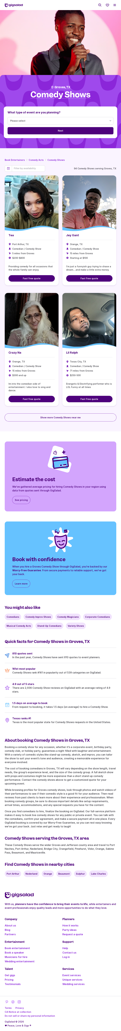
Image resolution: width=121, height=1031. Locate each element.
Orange (48, 873)
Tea (11, 235)
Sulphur (80, 873)
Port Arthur (13, 873)
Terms (8, 1008)
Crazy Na (15, 352)
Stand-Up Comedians (49, 625)
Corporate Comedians (97, 617)
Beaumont (64, 873)
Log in (66, 957)
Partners (10, 934)
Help (65, 948)
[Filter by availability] (28, 168)
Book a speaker (14, 952)
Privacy (19, 1008)
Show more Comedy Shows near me (60, 417)
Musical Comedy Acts (19, 625)
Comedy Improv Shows (38, 617)
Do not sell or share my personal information (30, 1015)
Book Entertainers (15, 160)
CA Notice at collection (18, 1012)
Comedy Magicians (68, 617)
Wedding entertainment (20, 961)
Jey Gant (72, 235)
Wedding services (73, 984)
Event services (71, 975)
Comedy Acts (36, 160)
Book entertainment (17, 948)
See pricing (21, 500)
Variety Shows (76, 625)
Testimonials (13, 984)
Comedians (13, 617)
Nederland (31, 873)
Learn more (21, 583)
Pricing (9, 979)
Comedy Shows (56, 160)
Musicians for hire (16, 957)
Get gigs (10, 975)
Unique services (72, 979)
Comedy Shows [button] (60, 95)
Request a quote (72, 934)
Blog (7, 929)
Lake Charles (98, 873)
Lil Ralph (72, 352)
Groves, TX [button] (62, 87)
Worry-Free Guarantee (26, 570)
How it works (70, 925)
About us (10, 925)
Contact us (69, 952)
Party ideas (69, 929)
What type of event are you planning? (34, 112)
